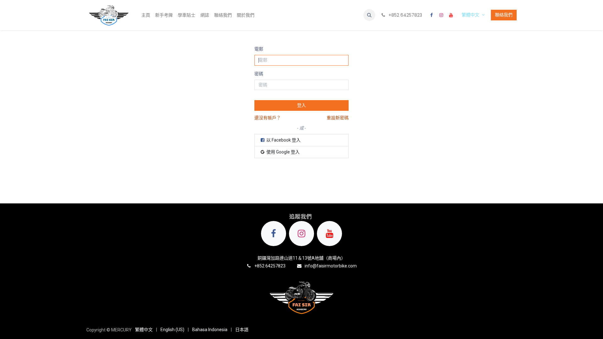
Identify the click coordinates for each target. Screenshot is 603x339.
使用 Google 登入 (282, 151)
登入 (301, 105)
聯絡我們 (504, 15)
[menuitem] (146, 15)
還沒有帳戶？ (267, 117)
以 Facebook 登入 (283, 140)
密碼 (258, 73)
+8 (256, 265)
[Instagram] (441, 15)
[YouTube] (451, 15)
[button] (369, 15)
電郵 (258, 48)
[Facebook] (431, 15)
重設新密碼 (338, 117)
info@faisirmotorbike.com (331, 265)
